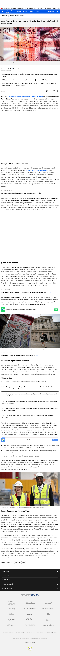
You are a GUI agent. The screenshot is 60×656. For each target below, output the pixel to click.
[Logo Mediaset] (30, 596)
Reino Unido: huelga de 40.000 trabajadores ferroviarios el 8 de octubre (24, 292)
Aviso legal (4, 632)
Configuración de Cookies (33, 632)
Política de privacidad (22, 632)
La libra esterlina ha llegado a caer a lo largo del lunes (25, 96)
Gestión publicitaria (51, 632)
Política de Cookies (43, 632)
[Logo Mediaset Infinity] (11, 603)
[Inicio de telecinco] (2, 11)
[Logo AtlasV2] (11, 625)
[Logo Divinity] (11, 609)
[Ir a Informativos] (9, 11)
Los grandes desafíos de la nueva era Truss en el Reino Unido (21, 193)
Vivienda (22, 15)
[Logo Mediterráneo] (48, 625)
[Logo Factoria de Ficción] (48, 609)
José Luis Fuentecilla (6, 68)
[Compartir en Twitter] (50, 91)
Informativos (9, 562)
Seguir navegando (8, 584)
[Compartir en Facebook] (57, 91)
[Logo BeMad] (48, 614)
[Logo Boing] (11, 614)
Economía (4, 15)
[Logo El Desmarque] (30, 608)
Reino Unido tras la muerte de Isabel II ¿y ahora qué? (18, 355)
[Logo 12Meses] (48, 620)
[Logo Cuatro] (48, 603)
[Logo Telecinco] (30, 603)
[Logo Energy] (30, 614)
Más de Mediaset (7, 588)
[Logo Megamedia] (30, 642)
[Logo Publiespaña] (30, 625)
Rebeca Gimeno (17, 68)
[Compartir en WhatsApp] (47, 91)
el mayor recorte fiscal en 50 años (37, 170)
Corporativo (6, 580)
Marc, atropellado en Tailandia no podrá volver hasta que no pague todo (19, 8)
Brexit (23, 562)
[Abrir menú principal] (57, 11)
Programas (5, 575)
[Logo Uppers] (12, 620)
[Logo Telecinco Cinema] (30, 619)
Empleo (17, 15)
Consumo (12, 15)
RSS (57, 632)
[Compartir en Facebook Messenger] (54, 91)
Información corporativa (12, 632)
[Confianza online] (30, 650)
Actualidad (5, 571)
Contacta (30, 635)
